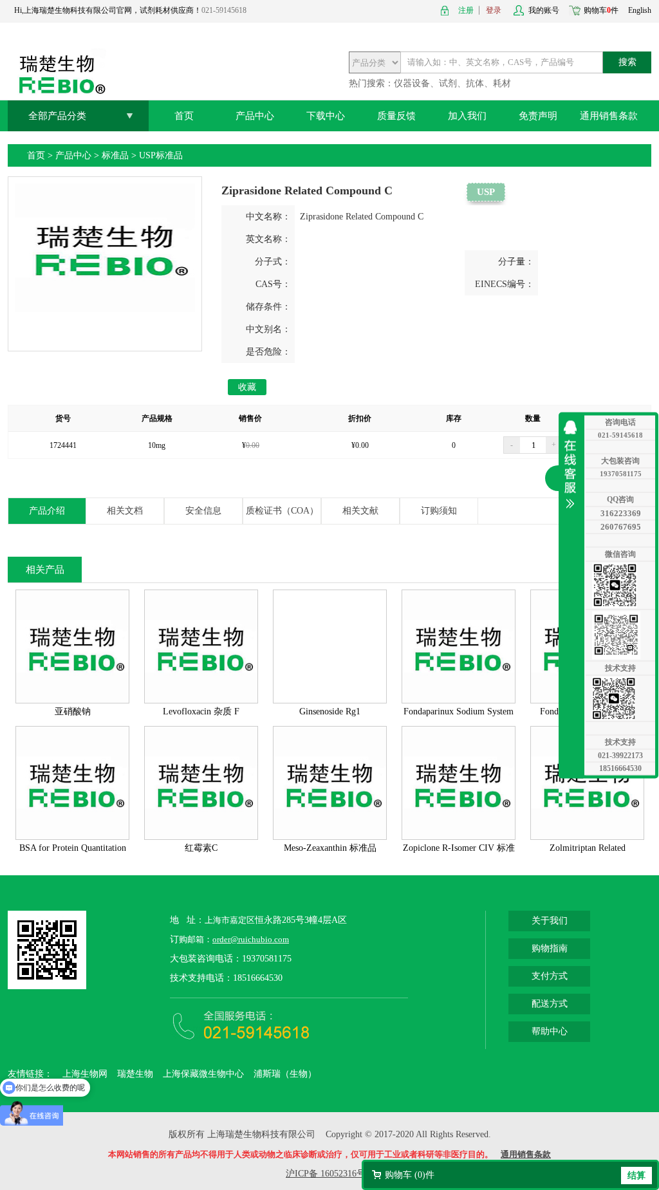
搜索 (627, 62)
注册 (466, 10)
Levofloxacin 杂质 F (201, 711)
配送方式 (550, 1004)
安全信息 (203, 511)
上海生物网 (84, 1074)
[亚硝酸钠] (72, 700)
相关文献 (360, 511)
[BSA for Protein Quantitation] (72, 836)
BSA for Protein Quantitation (72, 848)
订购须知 (439, 511)
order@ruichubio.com (250, 939)
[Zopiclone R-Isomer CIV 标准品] (458, 836)
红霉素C (201, 848)
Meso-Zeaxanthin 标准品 (330, 848)
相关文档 (125, 511)
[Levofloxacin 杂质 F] (201, 700)
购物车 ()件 (409, 1175)
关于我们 (550, 920)
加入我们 (467, 116)
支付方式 (550, 976)
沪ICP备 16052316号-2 (329, 1173)
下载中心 (325, 116)
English (639, 10)
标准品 (115, 155)
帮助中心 (550, 1031)
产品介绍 (47, 511)
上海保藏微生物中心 (203, 1074)
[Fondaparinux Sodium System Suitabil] (458, 700)
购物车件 (601, 10)
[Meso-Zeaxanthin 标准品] (330, 836)
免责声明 (538, 116)
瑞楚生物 (135, 1074)
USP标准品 (161, 155)
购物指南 (550, 948)
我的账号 (543, 10)
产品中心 (255, 116)
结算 (636, 1175)
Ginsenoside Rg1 (329, 711)
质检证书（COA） (282, 511)
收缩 (573, 464)
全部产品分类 (57, 116)
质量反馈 (396, 116)
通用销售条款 (609, 116)
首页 (184, 116)
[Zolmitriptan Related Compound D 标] (587, 836)
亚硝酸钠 (73, 711)
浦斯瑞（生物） (285, 1074)
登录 (493, 10)
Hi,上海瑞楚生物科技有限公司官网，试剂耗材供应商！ (107, 10)
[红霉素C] (201, 836)
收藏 (247, 387)
